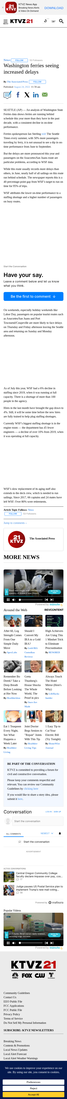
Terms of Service (13, 1018)
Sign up (57, 812)
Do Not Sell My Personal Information (25, 1022)
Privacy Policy (12, 1014)
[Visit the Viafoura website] (55, 902)
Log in (49, 812)
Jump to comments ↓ (15, 522)
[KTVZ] (23, 21)
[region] (33, 858)
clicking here (31, 788)
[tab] (14, 834)
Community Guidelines (17, 993)
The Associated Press (17, 81)
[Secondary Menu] (8, 21)
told (44, 133)
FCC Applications (14, 1005)
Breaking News (12, 1041)
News (31, 510)
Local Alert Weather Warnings (21, 1058)
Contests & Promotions (17, 1045)
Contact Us (10, 997)
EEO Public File (13, 1001)
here (20, 798)
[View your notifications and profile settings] (59, 833)
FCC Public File (13, 1010)
